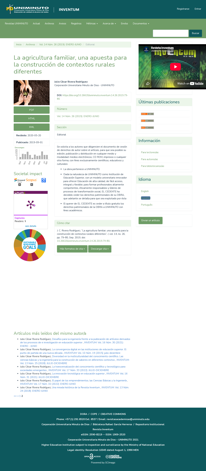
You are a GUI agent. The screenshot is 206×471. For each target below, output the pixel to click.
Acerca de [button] (108, 23)
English (145, 191)
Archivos (49, 23)
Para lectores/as (150, 152)
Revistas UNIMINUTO (16, 23)
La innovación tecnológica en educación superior (78, 373)
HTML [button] (31, 118)
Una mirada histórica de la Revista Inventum (76, 387)
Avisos (62, 23)
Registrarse (183, 8)
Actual (36, 23)
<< (15, 396)
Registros (76, 23)
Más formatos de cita (72, 248)
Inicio (19, 44)
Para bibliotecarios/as (152, 166)
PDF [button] (31, 110)
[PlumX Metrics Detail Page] (30, 204)
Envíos (124, 23)
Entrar (198, 8)
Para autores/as (149, 159)
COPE (94, 414)
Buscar (195, 33)
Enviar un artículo (150, 220)
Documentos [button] (140, 23)
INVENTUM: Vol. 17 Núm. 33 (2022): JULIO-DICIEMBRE (78, 370)
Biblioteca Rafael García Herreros (112, 424)
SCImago (110, 462)
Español (145, 198)
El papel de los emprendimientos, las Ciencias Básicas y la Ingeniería (89, 380)
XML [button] (31, 127)
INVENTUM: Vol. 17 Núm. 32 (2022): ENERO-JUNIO (48, 384)
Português (146, 204)
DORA (83, 414)
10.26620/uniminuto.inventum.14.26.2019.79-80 (83, 241)
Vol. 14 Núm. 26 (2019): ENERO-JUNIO (60, 44)
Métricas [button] (91, 23)
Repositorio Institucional (150, 424)
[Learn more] (28, 315)
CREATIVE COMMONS (113, 414)
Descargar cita (99, 248)
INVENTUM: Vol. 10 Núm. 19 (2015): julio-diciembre (92, 353)
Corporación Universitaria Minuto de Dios (65, 424)
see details (30, 226)
